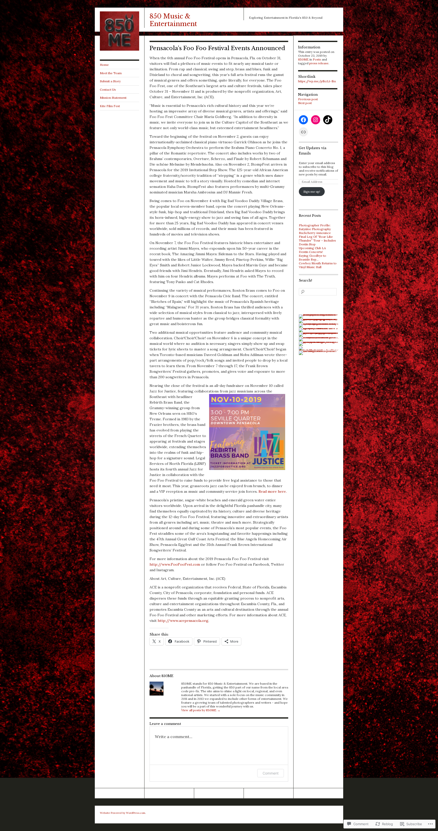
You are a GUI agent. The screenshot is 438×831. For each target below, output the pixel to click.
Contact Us (108, 89)
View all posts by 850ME (200, 710)
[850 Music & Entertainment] (119, 49)
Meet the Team (111, 73)
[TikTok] (327, 119)
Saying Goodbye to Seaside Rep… (312, 257)
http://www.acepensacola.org (183, 620)
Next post (305, 103)
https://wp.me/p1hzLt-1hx (317, 81)
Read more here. (273, 491)
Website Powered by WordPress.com (122, 813)
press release (318, 63)
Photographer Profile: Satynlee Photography (315, 227)
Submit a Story (110, 81)
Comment (271, 773)
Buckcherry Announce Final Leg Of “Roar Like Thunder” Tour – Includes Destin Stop (317, 238)
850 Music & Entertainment (173, 20)
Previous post (308, 99)
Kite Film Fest (110, 106)
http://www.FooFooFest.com (175, 564)
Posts (317, 59)
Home (104, 65)
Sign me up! (311, 191)
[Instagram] (315, 119)
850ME (303, 59)
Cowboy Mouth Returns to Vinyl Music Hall (318, 265)
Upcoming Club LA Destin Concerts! (312, 250)
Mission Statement (113, 98)
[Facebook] (303, 119)
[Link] (303, 131)
